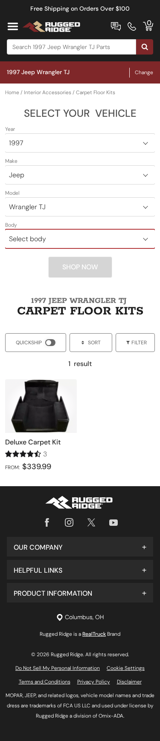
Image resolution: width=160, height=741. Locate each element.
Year (10, 129)
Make (11, 161)
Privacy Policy (93, 681)
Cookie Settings (126, 668)
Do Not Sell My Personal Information (57, 668)
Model (12, 193)
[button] (80, 546)
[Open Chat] (116, 26)
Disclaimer (129, 681)
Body (11, 225)
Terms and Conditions (44, 681)
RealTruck (94, 634)
